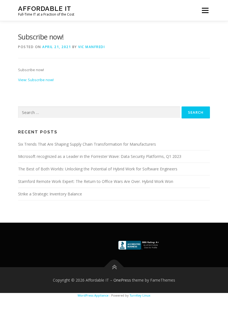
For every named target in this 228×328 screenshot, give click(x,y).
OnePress (122, 280)
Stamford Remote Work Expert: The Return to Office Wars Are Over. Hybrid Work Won (95, 181)
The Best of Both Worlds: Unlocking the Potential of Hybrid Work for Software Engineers (97, 169)
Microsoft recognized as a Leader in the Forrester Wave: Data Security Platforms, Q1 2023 (99, 156)
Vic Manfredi (91, 46)
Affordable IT (44, 8)
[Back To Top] (114, 267)
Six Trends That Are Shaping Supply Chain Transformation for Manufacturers (87, 144)
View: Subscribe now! (36, 79)
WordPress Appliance (93, 295)
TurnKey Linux (140, 295)
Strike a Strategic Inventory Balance (50, 194)
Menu (205, 10)
